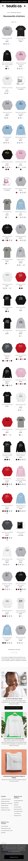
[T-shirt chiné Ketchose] (7, 252)
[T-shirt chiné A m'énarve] (7, 397)
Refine (14, 22)
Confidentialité (4, 805)
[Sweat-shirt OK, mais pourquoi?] (21, 630)
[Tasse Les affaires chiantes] (21, 525)
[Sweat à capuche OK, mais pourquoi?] (7, 630)
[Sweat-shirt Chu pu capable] (7, 105)
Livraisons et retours (6, 799)
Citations (16, 804)
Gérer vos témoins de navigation (14, 853)
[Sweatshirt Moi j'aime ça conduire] (21, 56)
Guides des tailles (5, 801)
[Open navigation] (3, 6)
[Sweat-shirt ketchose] (7, 229)
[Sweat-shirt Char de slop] (21, 300)
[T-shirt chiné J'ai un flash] (7, 204)
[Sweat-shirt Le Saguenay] (7, 348)
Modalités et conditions (6, 803)
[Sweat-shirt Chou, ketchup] (7, 471)
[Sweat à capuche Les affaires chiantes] (21, 447)
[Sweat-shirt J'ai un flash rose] (21, 154)
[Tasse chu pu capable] (21, 80)
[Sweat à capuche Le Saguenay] (7, 372)
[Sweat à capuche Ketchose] (21, 252)
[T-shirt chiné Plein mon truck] (21, 422)
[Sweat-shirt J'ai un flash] (21, 181)
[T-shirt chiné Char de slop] (7, 323)
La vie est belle (17, 807)
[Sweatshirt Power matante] (7, 130)
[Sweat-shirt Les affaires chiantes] (7, 498)
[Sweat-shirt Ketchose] (21, 229)
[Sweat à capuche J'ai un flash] (21, 204)
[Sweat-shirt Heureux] (21, 277)
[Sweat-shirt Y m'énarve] (21, 372)
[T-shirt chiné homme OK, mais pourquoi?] (21, 603)
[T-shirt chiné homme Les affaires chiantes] (7, 447)
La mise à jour (17, 813)
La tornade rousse (18, 811)
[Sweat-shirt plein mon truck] (7, 422)
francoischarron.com (6, 828)
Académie (16, 802)
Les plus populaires (18, 800)
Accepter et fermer (14, 857)
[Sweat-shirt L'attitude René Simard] (7, 576)
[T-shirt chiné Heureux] (7, 300)
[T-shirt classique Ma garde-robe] (21, 31)
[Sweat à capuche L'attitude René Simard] (21, 471)
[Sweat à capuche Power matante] (21, 130)
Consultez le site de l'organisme (13, 707)
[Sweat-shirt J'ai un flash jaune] (7, 154)
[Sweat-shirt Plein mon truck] (21, 397)
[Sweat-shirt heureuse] (7, 277)
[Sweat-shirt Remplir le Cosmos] (7, 603)
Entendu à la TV (17, 815)
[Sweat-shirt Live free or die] (7, 80)
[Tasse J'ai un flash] (7, 181)
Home (8, 12)
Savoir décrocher (18, 809)
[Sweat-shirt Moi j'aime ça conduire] (21, 105)
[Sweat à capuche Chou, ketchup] (7, 552)
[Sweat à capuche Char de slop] (21, 323)
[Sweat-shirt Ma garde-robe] (7, 31)
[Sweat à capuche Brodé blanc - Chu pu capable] (7, 56)
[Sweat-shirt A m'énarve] (21, 348)
